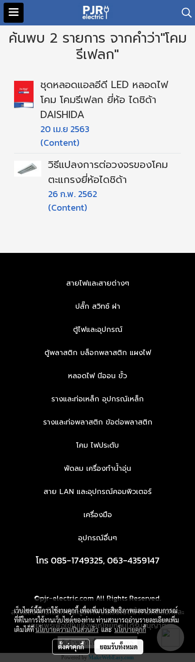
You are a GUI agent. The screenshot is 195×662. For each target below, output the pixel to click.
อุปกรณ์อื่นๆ (97, 538)
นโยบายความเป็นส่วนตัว (66, 629)
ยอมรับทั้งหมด (119, 646)
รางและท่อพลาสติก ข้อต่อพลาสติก (97, 422)
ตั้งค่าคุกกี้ (71, 646)
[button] (184, 13)
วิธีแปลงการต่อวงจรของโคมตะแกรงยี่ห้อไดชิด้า (108, 172)
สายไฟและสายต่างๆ (97, 283)
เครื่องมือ (97, 514)
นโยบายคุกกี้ (130, 629)
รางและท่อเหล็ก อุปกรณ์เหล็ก (97, 399)
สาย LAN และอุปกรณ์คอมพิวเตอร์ (97, 491)
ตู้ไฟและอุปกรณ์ (97, 329)
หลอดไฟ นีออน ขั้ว (97, 376)
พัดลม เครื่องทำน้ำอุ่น (97, 468)
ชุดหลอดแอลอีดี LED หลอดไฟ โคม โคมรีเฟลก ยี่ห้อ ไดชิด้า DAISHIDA (104, 99)
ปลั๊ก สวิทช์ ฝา (97, 306)
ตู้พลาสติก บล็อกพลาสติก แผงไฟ (97, 352)
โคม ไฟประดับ (97, 445)
